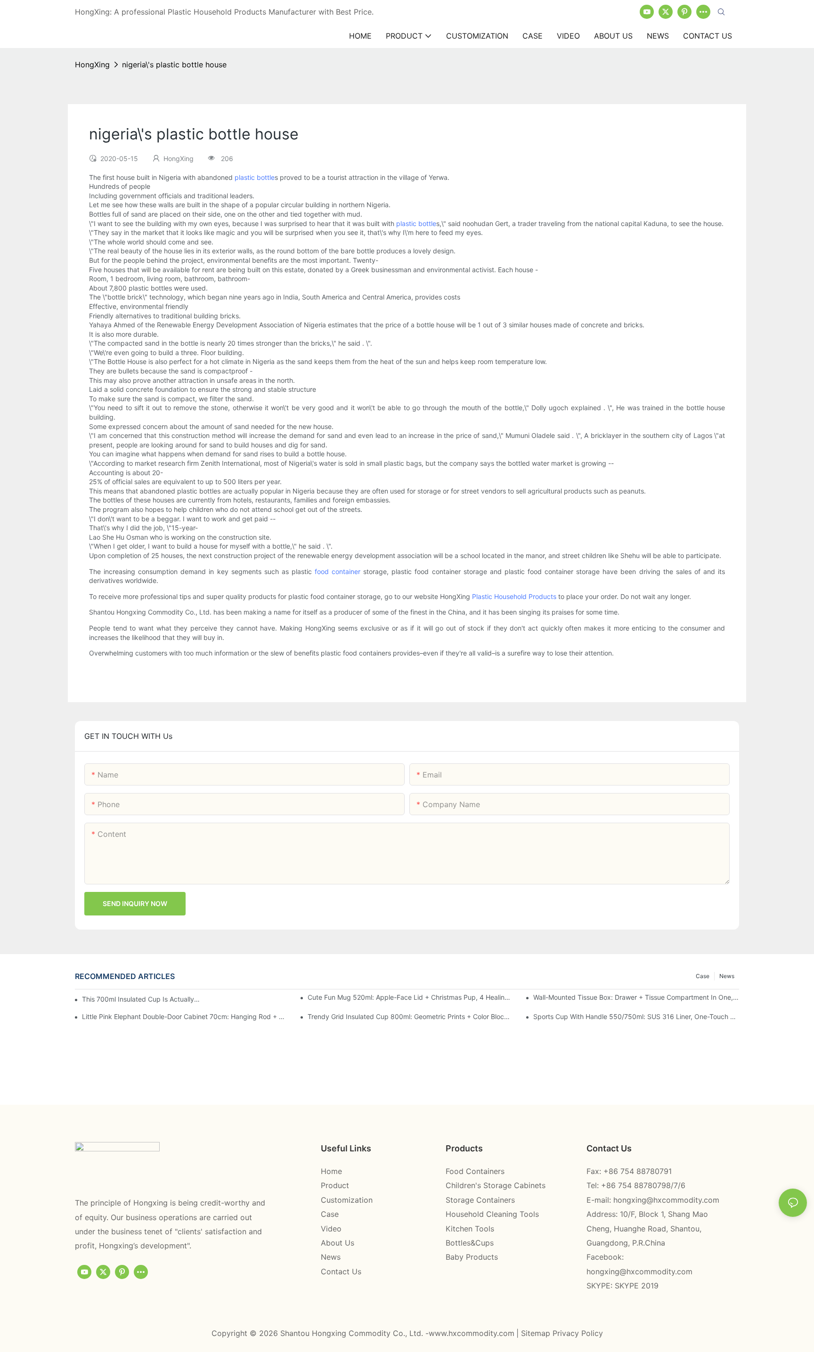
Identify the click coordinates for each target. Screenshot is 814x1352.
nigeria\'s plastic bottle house (174, 64)
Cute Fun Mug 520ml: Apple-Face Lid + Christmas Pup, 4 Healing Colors (410, 997)
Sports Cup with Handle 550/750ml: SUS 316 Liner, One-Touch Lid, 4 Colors (636, 1016)
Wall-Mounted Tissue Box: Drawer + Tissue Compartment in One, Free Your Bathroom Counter (636, 997)
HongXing (92, 64)
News (726, 976)
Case (702, 976)
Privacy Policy (578, 1333)
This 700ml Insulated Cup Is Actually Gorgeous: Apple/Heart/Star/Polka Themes (141, 999)
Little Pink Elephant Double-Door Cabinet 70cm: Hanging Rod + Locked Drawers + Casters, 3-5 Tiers (185, 1016)
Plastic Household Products (514, 596)
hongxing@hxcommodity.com (666, 1200)
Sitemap (537, 1333)
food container (337, 571)
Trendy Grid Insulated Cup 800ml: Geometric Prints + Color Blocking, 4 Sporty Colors (410, 1016)
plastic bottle (255, 177)
